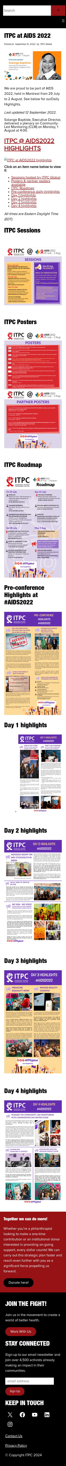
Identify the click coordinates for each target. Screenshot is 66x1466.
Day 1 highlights (23, 195)
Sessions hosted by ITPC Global (35, 177)
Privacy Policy (16, 1445)
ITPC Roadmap (22, 188)
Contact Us (13, 1436)
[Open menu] (63, 21)
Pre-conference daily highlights (35, 191)
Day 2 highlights (24, 199)
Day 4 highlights (23, 206)
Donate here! (19, 1282)
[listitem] (33, 358)
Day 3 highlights (23, 202)
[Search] (58, 10)
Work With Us (20, 1331)
